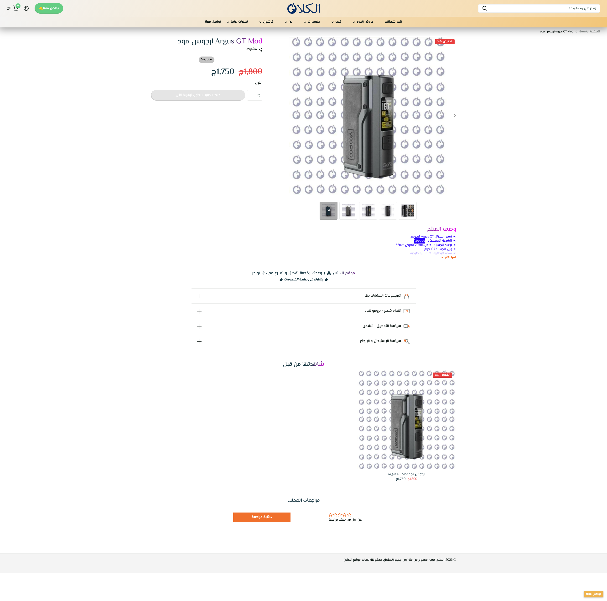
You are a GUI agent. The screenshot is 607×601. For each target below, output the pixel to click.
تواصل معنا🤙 (49, 8)
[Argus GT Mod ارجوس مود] (406, 419)
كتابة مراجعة (262, 517)
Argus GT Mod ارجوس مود (406, 474)
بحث (484, 8)
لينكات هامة (239, 22)
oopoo (419, 241)
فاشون (268, 22)
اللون (258, 83)
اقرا (450, 258)
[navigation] (455, 116)
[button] (260, 91)
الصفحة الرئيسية (589, 31)
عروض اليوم (365, 22)
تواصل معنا (213, 22)
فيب (338, 22)
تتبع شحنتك (393, 22)
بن (290, 22)
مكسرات (314, 22)
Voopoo (206, 59)
